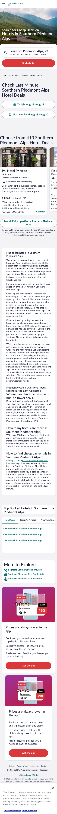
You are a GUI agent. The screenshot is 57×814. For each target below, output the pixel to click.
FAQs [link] (43, 766)
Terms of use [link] (22, 766)
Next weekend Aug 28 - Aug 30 (30, 114)
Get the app (28, 665)
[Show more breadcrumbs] (5, 75)
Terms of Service (29, 811)
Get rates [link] (40, 212)
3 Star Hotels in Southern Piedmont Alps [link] (22, 540)
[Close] (53, 787)
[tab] (10, 520)
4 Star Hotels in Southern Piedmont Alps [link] (22, 535)
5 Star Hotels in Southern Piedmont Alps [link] (22, 529)
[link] (28, 570)
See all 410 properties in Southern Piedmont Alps (28, 223)
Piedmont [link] (14, 75)
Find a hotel (28, 63)
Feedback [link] (44, 770)
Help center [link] (34, 766)
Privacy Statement (12, 811)
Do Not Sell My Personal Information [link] (22, 770)
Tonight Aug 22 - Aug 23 (30, 104)
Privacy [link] (12, 766)
